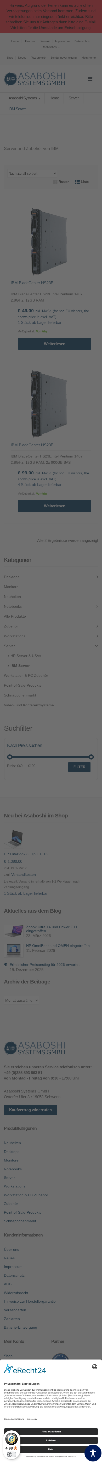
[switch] (11, 1454)
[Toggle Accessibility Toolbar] (93, 1453)
